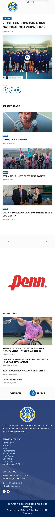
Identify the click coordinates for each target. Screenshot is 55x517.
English (30, 2)
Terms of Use (13, 510)
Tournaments (9, 450)
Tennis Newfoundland (31, 393)
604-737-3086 (10, 483)
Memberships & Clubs (13, 464)
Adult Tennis (8, 456)
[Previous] (4, 393)
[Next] (50, 393)
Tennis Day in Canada (15, 139)
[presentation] (27, 122)
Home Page (8, 442)
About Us (7, 445)
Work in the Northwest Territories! (24, 176)
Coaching (7, 458)
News (5, 448)
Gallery (7, 19)
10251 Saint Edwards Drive (15, 475)
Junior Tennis (9, 453)
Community (8, 461)
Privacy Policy (28, 510)
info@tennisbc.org (11, 486)
